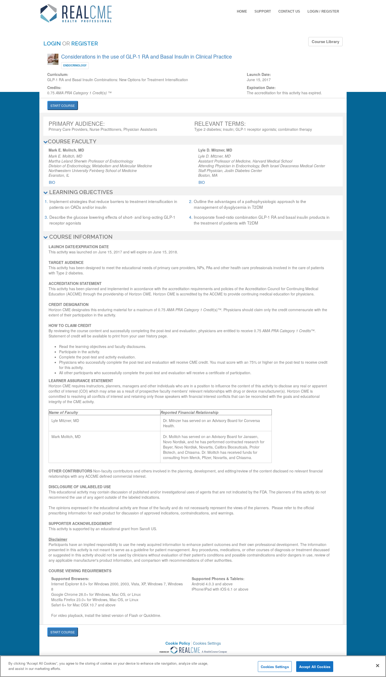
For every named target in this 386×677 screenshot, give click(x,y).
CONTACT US (289, 11)
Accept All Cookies (314, 666)
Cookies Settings (207, 643)
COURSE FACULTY (72, 141)
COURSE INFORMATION (80, 236)
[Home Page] (76, 12)
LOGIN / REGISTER (323, 11)
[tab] (193, 141)
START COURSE (62, 105)
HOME (242, 11)
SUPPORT (262, 11)
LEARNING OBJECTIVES (80, 192)
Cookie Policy (177, 643)
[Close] (377, 665)
